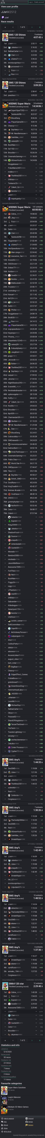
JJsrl (6, 17)
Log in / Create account (36, 2)
